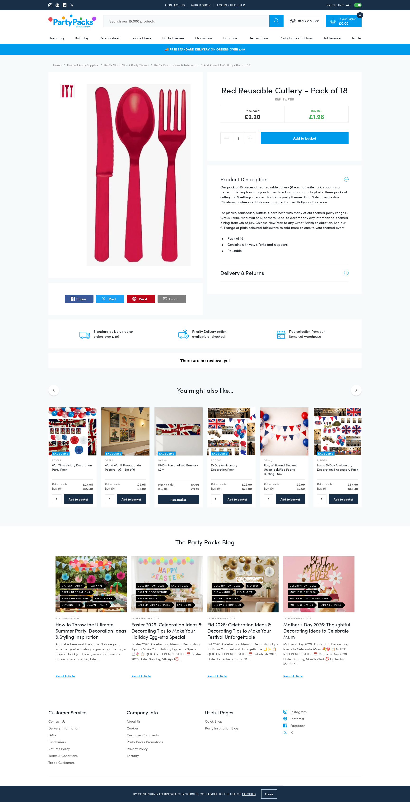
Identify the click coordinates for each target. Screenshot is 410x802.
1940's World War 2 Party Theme (126, 65)
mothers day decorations (309, 598)
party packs (103, 598)
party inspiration (75, 598)
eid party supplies (227, 604)
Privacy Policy (137, 749)
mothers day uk (301, 604)
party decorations (76, 592)
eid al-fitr (245, 592)
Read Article (65, 676)
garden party (72, 585)
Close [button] (269, 794)
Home (57, 65)
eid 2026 (253, 585)
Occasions (204, 38)
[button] (67, 91)
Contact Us (175, 5)
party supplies (331, 604)
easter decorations (153, 592)
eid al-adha (222, 592)
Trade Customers (61, 762)
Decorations (258, 38)
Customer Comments (143, 735)
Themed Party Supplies (82, 65)
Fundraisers (57, 742)
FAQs (52, 735)
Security (133, 755)
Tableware (331, 38)
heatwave (96, 585)
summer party (97, 604)
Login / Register (231, 5)
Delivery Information (63, 728)
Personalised (110, 38)
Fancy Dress (141, 38)
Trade (356, 38)
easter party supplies (154, 604)
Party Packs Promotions (145, 742)
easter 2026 (179, 585)
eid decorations (226, 598)
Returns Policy (59, 749)
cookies (249, 794)
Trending (56, 38)
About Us (133, 721)
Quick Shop (200, 5)
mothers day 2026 (303, 592)
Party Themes (173, 38)
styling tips (71, 604)
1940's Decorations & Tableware (176, 65)
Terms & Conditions (63, 755)
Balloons (230, 38)
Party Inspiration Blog (221, 728)
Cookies (133, 728)
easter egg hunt (150, 598)
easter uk (184, 604)
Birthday (82, 38)
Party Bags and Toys (296, 38)
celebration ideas (151, 585)
